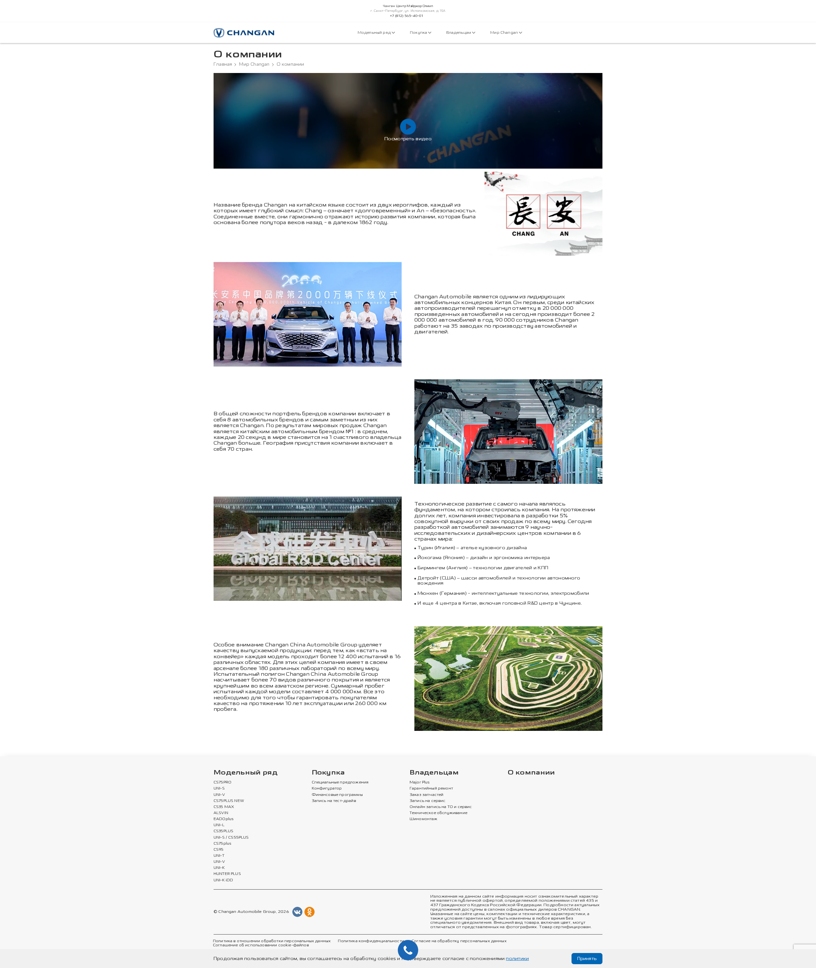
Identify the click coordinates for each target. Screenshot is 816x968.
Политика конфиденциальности (371, 941)
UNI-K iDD (223, 880)
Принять (587, 958)
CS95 (219, 850)
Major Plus (420, 782)
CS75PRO (222, 782)
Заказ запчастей (426, 795)
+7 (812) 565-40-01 (406, 16)
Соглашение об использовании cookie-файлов (261, 945)
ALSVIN (221, 813)
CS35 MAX (224, 807)
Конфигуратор (327, 788)
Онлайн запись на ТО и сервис (441, 807)
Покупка (419, 33)
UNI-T (219, 856)
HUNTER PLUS (227, 874)
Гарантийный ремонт (431, 788)
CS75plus (222, 844)
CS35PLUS (223, 831)
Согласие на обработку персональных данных (459, 941)
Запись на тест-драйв (334, 801)
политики (517, 958)
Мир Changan (504, 33)
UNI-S (219, 788)
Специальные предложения (340, 782)
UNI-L (219, 825)
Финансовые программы (337, 795)
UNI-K (219, 868)
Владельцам (459, 33)
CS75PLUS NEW (229, 801)
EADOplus (223, 819)
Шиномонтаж (424, 819)
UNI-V (219, 795)
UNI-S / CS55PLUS (231, 838)
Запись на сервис (428, 801)
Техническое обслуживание (438, 813)
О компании (531, 772)
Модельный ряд (375, 33)
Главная (223, 64)
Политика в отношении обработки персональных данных (272, 941)
